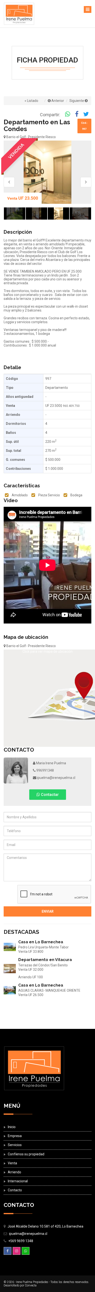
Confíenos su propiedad (26, 1154)
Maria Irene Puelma (50, 763)
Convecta (31, 1285)
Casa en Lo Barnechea (40, 942)
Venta (12, 1163)
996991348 (45, 770)
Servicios (15, 1145)
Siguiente (77, 101)
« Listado (31, 101)
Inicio (12, 1127)
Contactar (49, 794)
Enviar (48, 911)
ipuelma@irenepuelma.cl (55, 778)
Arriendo (14, 1172)
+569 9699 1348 (20, 1241)
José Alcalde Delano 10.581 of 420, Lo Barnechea (45, 1226)
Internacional (18, 1181)
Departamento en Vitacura (45, 959)
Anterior (57, 101)
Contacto (15, 1190)
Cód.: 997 (84, 126)
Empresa (15, 1136)
